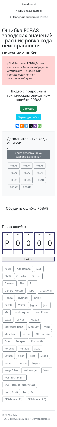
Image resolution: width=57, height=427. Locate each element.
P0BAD (27, 187)
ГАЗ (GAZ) (28, 392)
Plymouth (37, 341)
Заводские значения (25, 17)
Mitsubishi (11, 334)
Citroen (36, 276)
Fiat (22, 283)
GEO (31, 290)
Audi (38, 269)
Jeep (45, 305)
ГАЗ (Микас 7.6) (37, 399)
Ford (32, 283)
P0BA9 (13, 180)
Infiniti (37, 298)
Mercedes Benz (14, 327)
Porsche (9, 348)
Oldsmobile (43, 334)
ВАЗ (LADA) (11, 392)
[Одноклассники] (22, 126)
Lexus (8, 319)
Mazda (35, 319)
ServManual (28, 4)
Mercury (33, 327)
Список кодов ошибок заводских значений (28, 154)
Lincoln (21, 319)
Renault (24, 348)
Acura (8, 269)
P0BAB (40, 180)
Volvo (47, 370)
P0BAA (27, 180)
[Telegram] (26, 126)
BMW (8, 276)
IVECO (21, 305)
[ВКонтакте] (17, 126)
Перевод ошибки (28, 117)
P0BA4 (26, 165)
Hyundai (23, 298)
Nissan (26, 334)
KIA (7, 312)
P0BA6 (13, 173)
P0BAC (14, 187)
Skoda (44, 356)
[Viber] (35, 126)
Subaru (9, 363)
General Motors (14, 290)
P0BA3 (13, 165)
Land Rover (41, 312)
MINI (47, 327)
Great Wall (46, 290)
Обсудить (28, 108)
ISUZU (8, 305)
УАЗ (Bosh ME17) (15, 377)
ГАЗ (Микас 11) (13, 399)
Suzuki (23, 363)
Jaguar (34, 305)
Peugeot (21, 341)
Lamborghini (21, 312)
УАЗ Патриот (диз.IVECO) (20, 385)
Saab (37, 348)
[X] (31, 126)
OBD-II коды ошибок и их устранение (27, 419)
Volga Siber (11, 370)
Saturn (9, 356)
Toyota (36, 363)
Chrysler (21, 276)
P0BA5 (39, 165)
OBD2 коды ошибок (30, 10)
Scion (21, 356)
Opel (7, 341)
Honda (9, 298)
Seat (32, 356)
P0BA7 (26, 173)
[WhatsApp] (39, 126)
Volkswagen (31, 370)
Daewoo (10, 283)
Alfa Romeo (24, 269)
